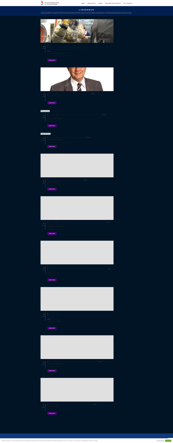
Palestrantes (62, 49)
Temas (100, 3)
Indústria (99, 47)
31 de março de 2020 (54, 51)
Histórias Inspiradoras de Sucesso (87, 47)
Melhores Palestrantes (113, 3)
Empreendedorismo (71, 47)
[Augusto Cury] (77, 79)
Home (83, 3)
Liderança (108, 47)
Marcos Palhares (56, 53)
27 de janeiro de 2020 (100, 404)
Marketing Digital (50, 49)
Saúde (71, 49)
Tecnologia (82, 49)
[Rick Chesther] (77, 111)
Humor (95, 47)
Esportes (77, 47)
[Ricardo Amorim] (77, 208)
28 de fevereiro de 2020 (94, 137)
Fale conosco (127, 3)
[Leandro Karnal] (77, 134)
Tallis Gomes (54, 321)
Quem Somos (91, 3)
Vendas (86, 49)
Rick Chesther (54, 119)
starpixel (50, 45)
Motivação (57, 49)
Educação (65, 47)
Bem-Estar (55, 47)
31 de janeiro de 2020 (54, 319)
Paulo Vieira (53, 182)
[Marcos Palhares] (77, 31)
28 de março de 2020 (99, 93)
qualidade (67, 49)
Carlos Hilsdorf (55, 364)
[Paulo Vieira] (77, 165)
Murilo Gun (53, 273)
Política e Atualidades (98, 222)
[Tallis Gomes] (77, 299)
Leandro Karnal (55, 140)
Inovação (103, 47)
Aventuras (50, 47)
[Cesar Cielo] (77, 390)
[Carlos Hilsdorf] (77, 347)
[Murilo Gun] (77, 252)
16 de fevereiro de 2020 (91, 179)
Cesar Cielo (53, 406)
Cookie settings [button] (160, 440)
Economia (60, 47)
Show (94, 361)
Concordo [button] (168, 440)
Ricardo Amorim (55, 227)
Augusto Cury (54, 96)
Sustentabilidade (76, 49)
